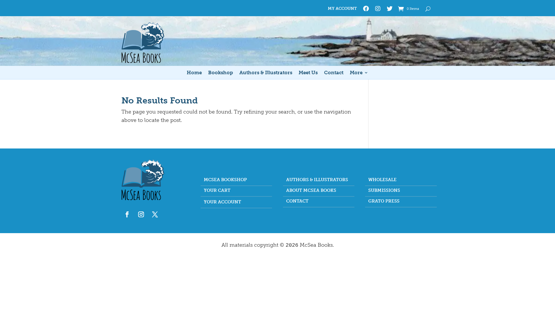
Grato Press (383, 201)
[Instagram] (377, 10)
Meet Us (308, 72)
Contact (333, 72)
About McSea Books (311, 190)
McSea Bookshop (225, 180)
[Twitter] (390, 10)
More (356, 72)
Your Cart (217, 190)
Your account (222, 202)
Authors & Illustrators (265, 72)
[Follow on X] (155, 214)
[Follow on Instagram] (141, 214)
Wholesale (382, 180)
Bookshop (220, 72)
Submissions (384, 190)
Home (194, 72)
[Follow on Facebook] (127, 214)
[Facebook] (366, 10)
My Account (342, 9)
